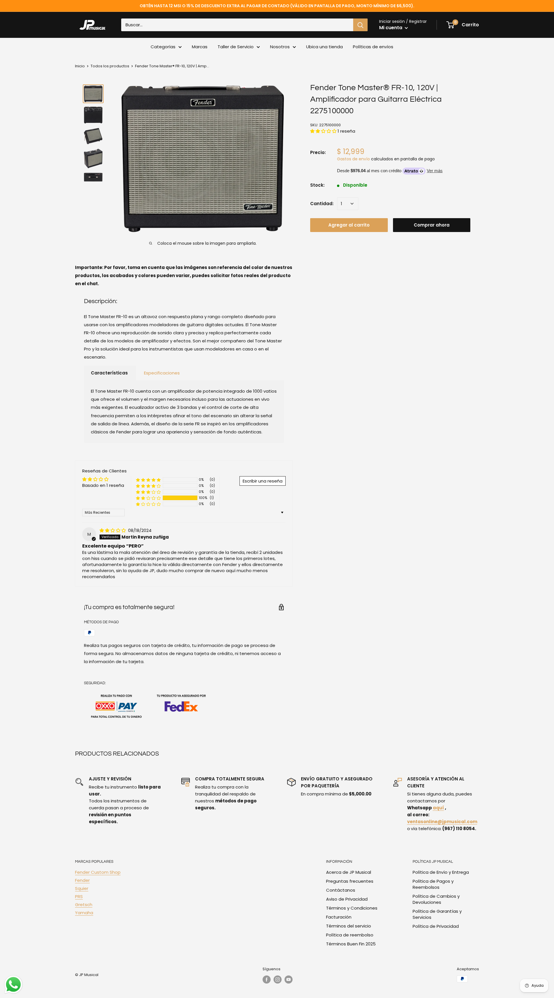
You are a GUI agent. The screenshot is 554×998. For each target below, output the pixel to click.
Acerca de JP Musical (348, 872)
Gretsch (83, 904)
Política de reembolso (349, 935)
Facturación (338, 917)
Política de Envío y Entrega (441, 872)
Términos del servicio (348, 926)
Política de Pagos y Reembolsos (433, 884)
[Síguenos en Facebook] (267, 979)
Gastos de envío (353, 159)
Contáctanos (340, 890)
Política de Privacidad (436, 926)
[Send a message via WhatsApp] (13, 984)
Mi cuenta (391, 27)
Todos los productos (110, 66)
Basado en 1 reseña (103, 485)
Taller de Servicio (236, 47)
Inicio (80, 66)
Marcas (199, 47)
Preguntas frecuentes (349, 881)
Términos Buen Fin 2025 (351, 944)
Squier (81, 888)
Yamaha (84, 913)
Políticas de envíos (373, 47)
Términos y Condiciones (351, 908)
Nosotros (280, 47)
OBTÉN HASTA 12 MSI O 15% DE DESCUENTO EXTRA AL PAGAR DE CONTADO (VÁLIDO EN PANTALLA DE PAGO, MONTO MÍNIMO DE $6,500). (277, 6)
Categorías (163, 47)
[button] (324, 131)
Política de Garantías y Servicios (437, 914)
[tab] (110, 373)
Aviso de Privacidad (347, 899)
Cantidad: (322, 204)
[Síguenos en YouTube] (289, 979)
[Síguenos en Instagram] (278, 979)
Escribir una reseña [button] (262, 481)
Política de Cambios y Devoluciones (436, 899)
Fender (82, 880)
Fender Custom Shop (98, 872)
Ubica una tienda (324, 47)
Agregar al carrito (349, 225)
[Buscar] (360, 24)
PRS (79, 896)
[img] (113, 530)
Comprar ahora (432, 225)
